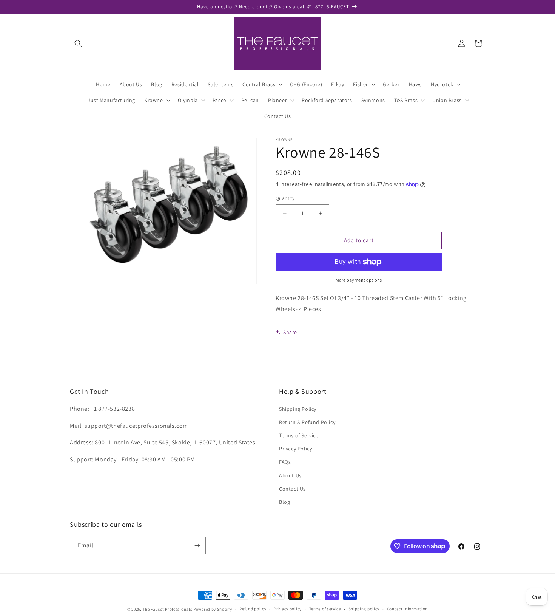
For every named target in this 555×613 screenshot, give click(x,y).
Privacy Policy (295, 448)
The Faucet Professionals (168, 609)
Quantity (285, 198)
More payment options (359, 280)
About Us (290, 475)
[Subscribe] (197, 545)
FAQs (285, 461)
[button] (78, 43)
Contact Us (292, 488)
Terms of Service (299, 435)
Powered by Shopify (212, 609)
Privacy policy (288, 608)
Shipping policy (364, 608)
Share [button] (290, 332)
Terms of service (325, 608)
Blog (284, 501)
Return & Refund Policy (307, 422)
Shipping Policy (297, 409)
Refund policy (252, 608)
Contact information (407, 608)
